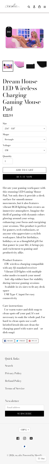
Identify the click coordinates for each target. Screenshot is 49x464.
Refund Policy (13, 381)
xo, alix (18, 455)
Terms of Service (15, 388)
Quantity (7, 156)
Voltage (7, 145)
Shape (6, 134)
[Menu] (44, 6)
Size (5, 123)
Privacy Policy (13, 373)
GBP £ (24, 429)
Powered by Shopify (32, 455)
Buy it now (24, 177)
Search (9, 366)
